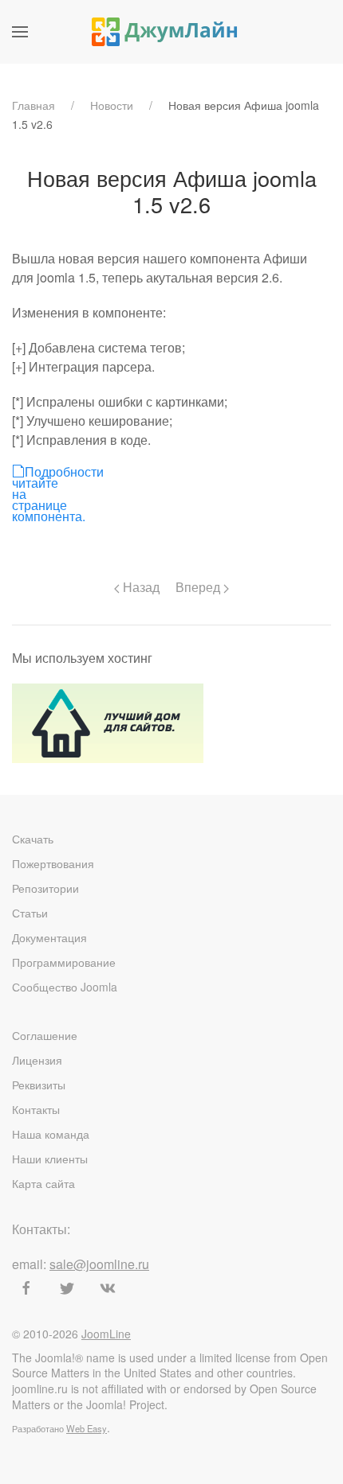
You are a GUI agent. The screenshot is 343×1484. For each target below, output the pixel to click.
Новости (111, 105)
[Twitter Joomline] (67, 1288)
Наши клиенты (50, 1159)
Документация (49, 937)
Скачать (32, 839)
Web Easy (86, 1428)
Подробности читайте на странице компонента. (17, 471)
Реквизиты (38, 1085)
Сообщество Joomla (64, 987)
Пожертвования (53, 863)
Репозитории (45, 888)
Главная (33, 105)
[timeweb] (107, 721)
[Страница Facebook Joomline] (26, 1288)
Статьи (30, 913)
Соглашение (44, 1035)
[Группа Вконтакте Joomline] (107, 1288)
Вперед (199, 587)
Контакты (36, 1109)
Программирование (64, 962)
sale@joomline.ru (99, 1264)
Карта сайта (43, 1183)
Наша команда (50, 1134)
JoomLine (106, 1334)
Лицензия (37, 1060)
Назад (140, 587)
